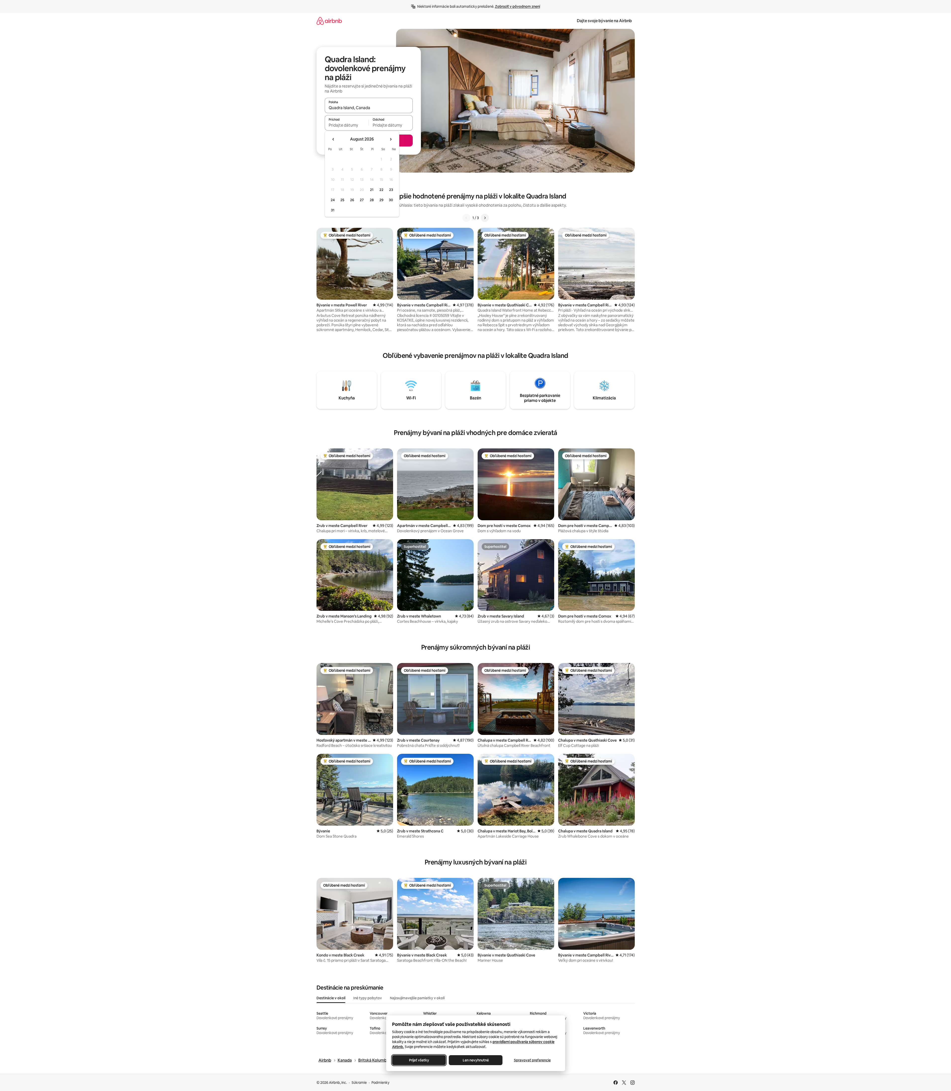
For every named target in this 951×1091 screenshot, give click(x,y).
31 (332, 210)
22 (381, 190)
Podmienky (380, 1082)
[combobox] (369, 108)
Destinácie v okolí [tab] (331, 998)
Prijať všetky (419, 1060)
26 (352, 200)
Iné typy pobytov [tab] (367, 998)
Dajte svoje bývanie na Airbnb (604, 20)
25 (342, 200)
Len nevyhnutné (475, 1060)
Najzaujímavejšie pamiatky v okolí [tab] (417, 998)
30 (391, 200)
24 (333, 200)
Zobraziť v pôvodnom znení (517, 6)
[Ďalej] (485, 218)
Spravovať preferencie (532, 1060)
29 (381, 200)
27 (362, 200)
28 (372, 200)
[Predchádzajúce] (466, 218)
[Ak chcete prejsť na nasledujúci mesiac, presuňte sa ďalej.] (390, 139)
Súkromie (359, 1082)
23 (391, 190)
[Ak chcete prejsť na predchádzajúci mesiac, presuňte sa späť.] (333, 139)
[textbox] (347, 125)
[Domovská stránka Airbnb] (329, 21)
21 (371, 190)
